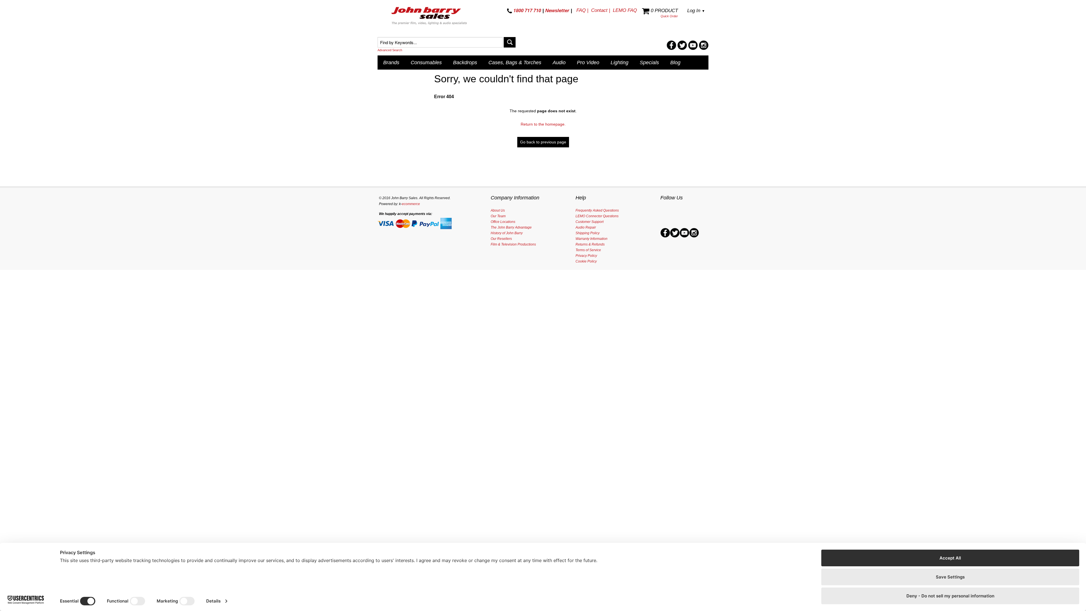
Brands (391, 62)
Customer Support (590, 222)
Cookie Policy (586, 261)
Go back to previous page (543, 142)
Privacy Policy (586, 256)
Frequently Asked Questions (597, 210)
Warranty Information (591, 239)
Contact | (600, 10)
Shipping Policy (588, 233)
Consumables (426, 62)
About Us (498, 210)
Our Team (498, 216)
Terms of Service (588, 250)
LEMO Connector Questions (597, 216)
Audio (559, 62)
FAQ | (582, 10)
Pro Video (588, 62)
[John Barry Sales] (430, 17)
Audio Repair (586, 227)
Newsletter (557, 10)
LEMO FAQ (625, 10)
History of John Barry (507, 233)
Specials (649, 62)
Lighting (619, 62)
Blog (675, 62)
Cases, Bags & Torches (514, 62)
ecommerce (411, 204)
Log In (696, 10)
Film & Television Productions (513, 244)
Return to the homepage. (543, 124)
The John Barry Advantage (511, 227)
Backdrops (465, 62)
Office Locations (503, 222)
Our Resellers (501, 239)
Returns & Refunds (590, 244)
